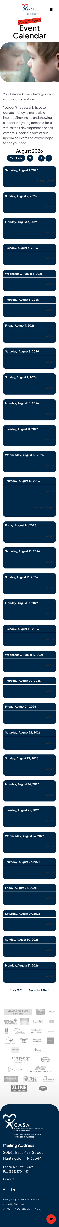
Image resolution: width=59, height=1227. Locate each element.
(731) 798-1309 (23, 1167)
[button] (51, 9)
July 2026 (17, 990)
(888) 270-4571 (19, 1171)
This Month (16, 158)
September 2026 (37, 990)
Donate (51, 1219)
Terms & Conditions (29, 1199)
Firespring (19, 1204)
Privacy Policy (9, 1199)
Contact (8, 1179)
